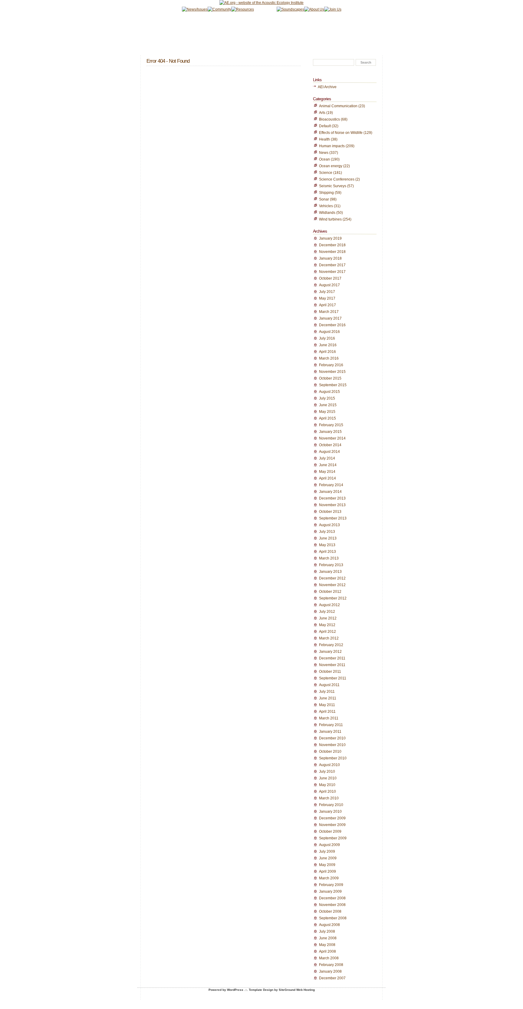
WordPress (235, 989)
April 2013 (327, 551)
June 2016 (328, 345)
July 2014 (327, 458)
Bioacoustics (329, 119)
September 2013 (333, 518)
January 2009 (330, 891)
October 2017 (330, 278)
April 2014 (327, 478)
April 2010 (327, 791)
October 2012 (330, 591)
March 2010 (329, 798)
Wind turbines (330, 219)
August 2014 (329, 452)
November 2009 (332, 825)
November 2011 (332, 665)
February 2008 (331, 965)
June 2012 (328, 618)
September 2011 (332, 678)
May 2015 (327, 412)
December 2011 (332, 658)
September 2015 (333, 385)
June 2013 (328, 538)
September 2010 (333, 758)
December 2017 (332, 265)
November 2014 (332, 438)
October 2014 (330, 445)
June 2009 (328, 858)
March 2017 (329, 312)
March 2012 (329, 638)
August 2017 (329, 285)
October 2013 (330, 511)
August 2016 (329, 332)
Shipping (326, 193)
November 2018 (332, 252)
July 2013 (327, 531)
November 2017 (332, 272)
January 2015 (330, 432)
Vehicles (326, 206)
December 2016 (332, 325)
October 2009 (330, 831)
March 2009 (329, 878)
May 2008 (327, 945)
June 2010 (328, 778)
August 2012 (329, 605)
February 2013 (331, 565)
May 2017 (327, 298)
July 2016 (327, 338)
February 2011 (331, 725)
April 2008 (327, 951)
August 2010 (329, 765)
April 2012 (327, 631)
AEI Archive (327, 87)
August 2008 (329, 925)
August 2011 (329, 685)
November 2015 (332, 372)
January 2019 (330, 238)
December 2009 (332, 818)
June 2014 (328, 465)
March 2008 (329, 958)
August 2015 (329, 392)
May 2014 (327, 472)
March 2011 (328, 718)
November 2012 (332, 585)
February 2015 (331, 425)
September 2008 (333, 918)
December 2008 (332, 898)
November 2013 (332, 505)
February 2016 (331, 365)
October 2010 (330, 751)
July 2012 (327, 611)
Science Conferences (336, 179)
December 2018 (332, 245)
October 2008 (330, 911)
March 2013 (329, 558)
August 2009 (329, 845)
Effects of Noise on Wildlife (341, 133)
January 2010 (330, 811)
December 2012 (332, 578)
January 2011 (330, 731)
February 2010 (331, 805)
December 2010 (332, 738)
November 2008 (332, 905)
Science (325, 173)
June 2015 (328, 405)
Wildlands (327, 213)
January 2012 (330, 651)
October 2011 (330, 671)
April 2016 (327, 352)
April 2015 (327, 418)
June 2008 (328, 938)
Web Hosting (305, 989)
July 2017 (327, 292)
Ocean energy (330, 166)
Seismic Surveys (332, 186)
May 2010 (327, 785)
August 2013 (329, 525)
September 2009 (333, 838)
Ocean (324, 159)
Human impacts (332, 146)
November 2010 (332, 745)
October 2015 (330, 378)
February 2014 (331, 485)
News (323, 153)
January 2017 (330, 318)
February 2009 (331, 885)
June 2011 (327, 698)
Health (324, 139)
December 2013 (332, 498)
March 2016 (329, 358)
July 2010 (327, 771)
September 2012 (333, 598)
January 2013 (330, 571)
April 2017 (327, 305)
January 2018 (330, 258)
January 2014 (330, 492)
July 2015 (327, 398)
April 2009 (327, 871)
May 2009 (327, 865)
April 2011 (327, 711)
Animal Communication (338, 106)
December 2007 (332, 978)
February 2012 (331, 645)
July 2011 (327, 691)
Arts (322, 113)
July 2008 (327, 931)
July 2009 (327, 851)
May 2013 (327, 545)
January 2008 (330, 971)
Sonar (324, 199)
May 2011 (327, 705)
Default (325, 126)
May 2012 (327, 625)
